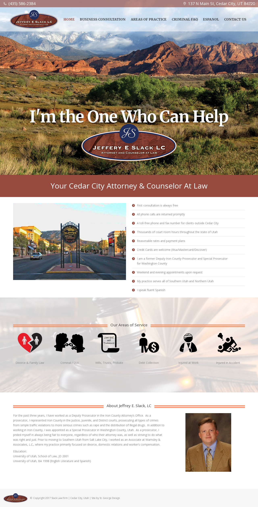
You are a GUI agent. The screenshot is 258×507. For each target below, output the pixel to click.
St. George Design (110, 498)
